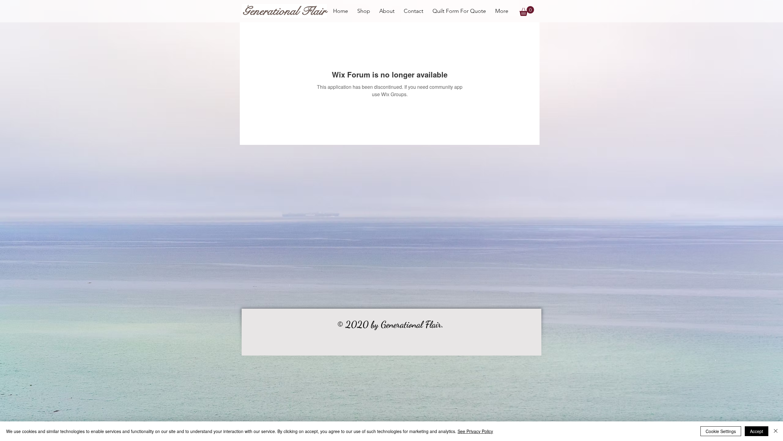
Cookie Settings (721, 431)
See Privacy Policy (475, 431)
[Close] (775, 431)
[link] (526, 11)
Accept (756, 431)
